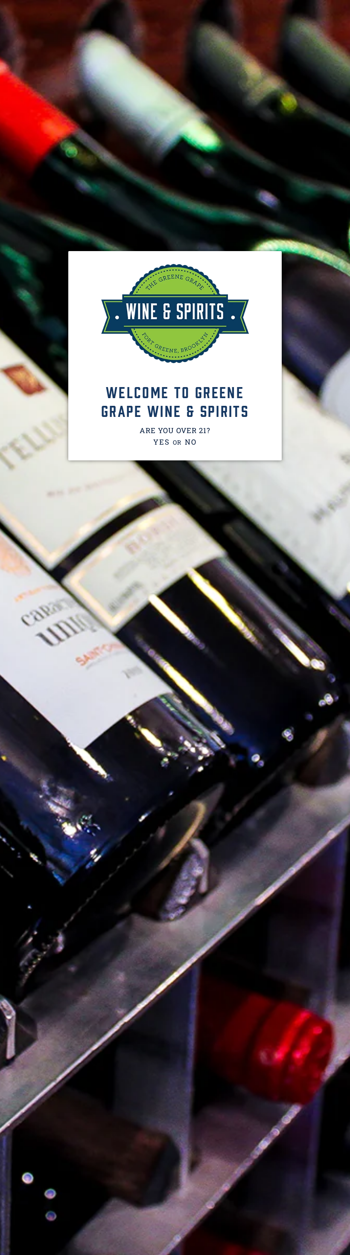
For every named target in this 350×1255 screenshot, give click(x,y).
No (190, 442)
